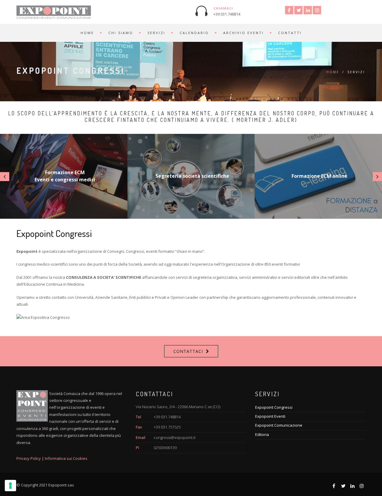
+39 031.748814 (226, 14)
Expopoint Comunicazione (278, 425)
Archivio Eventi (243, 32)
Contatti (290, 32)
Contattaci (188, 351)
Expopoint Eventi (270, 416)
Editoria (262, 434)
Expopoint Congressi (273, 407)
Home (87, 32)
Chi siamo (120, 32)
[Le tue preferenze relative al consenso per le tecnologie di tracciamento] (10, 485)
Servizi (156, 32)
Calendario (194, 32)
